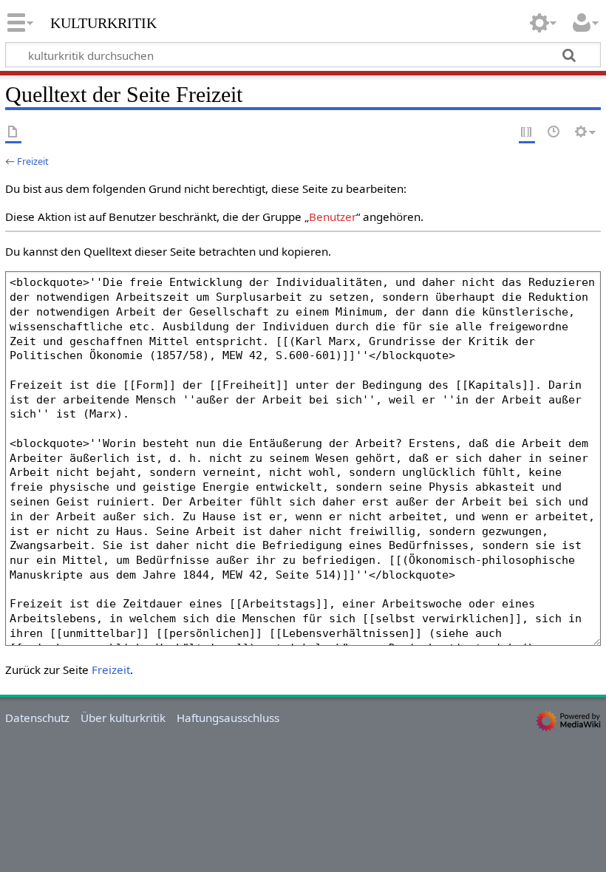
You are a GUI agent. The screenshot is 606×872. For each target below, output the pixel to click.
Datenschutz (37, 717)
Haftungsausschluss (228, 717)
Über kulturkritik (123, 717)
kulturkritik (103, 21)
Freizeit (33, 161)
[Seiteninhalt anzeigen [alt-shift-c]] (13, 132)
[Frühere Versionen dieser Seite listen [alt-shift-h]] (554, 132)
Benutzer (332, 216)
